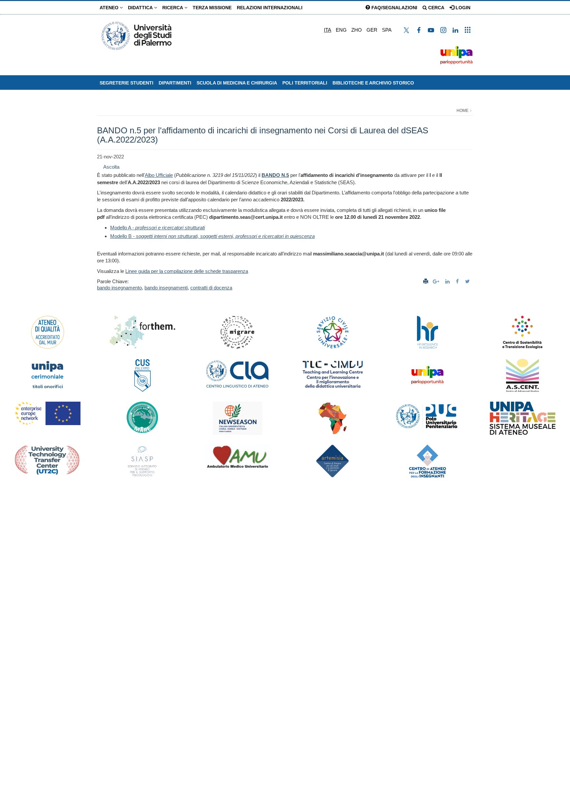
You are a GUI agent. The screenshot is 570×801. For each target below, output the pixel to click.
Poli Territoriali (304, 82)
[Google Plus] (437, 281)
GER (371, 30)
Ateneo (110, 7)
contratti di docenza (211, 287)
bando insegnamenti (166, 287)
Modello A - (157, 227)
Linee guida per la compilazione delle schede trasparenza (186, 271)
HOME (462, 110)
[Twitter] (468, 281)
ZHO (356, 30)
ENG (341, 30)
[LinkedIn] (448, 281)
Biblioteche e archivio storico (373, 82)
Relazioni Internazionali (269, 7)
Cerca (435, 7)
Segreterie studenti (126, 82)
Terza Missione (212, 7)
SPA (387, 30)
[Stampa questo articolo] (425, 281)
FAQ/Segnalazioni (393, 7)
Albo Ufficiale (159, 175)
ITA (327, 30)
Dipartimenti (175, 82)
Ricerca (173, 7)
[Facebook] (458, 281)
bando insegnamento (119, 287)
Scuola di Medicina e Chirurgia (237, 82)
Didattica (141, 7)
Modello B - (212, 236)
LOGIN (462, 7)
